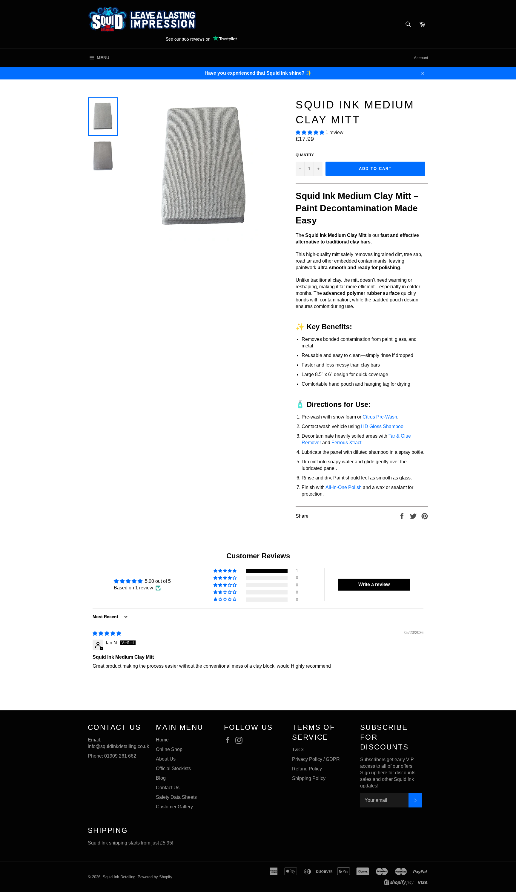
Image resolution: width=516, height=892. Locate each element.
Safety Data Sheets (176, 797)
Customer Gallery (174, 806)
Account (421, 58)
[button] (310, 132)
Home (162, 739)
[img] (107, 633)
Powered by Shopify (155, 877)
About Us (166, 758)
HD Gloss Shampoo (382, 426)
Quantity (305, 155)
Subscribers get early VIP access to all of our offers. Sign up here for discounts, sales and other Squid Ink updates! (388, 772)
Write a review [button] (374, 584)
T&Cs (298, 749)
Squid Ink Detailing (119, 877)
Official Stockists (173, 768)
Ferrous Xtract (346, 442)
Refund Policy (307, 768)
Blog (161, 778)
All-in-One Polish (343, 487)
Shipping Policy (308, 778)
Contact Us (167, 787)
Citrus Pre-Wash (380, 416)
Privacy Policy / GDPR (316, 759)
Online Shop (169, 749)
